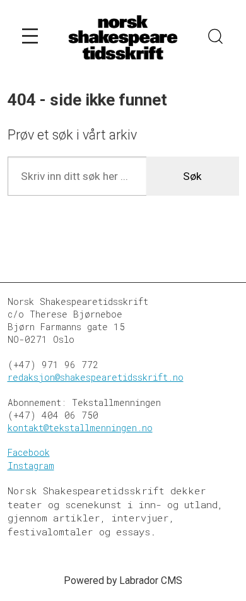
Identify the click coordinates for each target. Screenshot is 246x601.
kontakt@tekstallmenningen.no (80, 428)
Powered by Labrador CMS (123, 580)
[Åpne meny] (30, 38)
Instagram (31, 466)
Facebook (29, 452)
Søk (192, 176)
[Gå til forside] (123, 38)
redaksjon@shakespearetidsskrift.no (96, 377)
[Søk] (216, 38)
